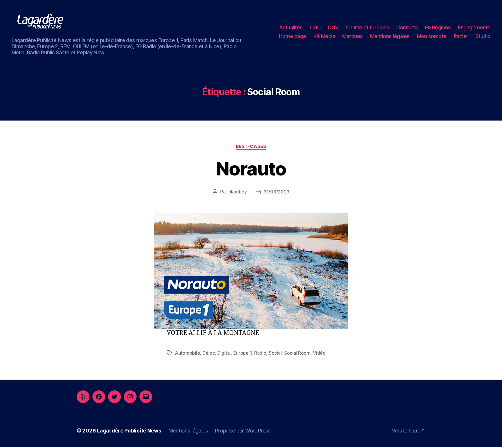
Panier (461, 36)
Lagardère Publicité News (129, 431)
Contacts (407, 27)
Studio (483, 36)
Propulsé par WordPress (242, 431)
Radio (260, 353)
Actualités (291, 27)
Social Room (297, 353)
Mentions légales (390, 36)
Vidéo (319, 353)
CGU (315, 27)
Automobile (187, 353)
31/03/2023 (276, 192)
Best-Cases (251, 146)
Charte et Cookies (367, 27)
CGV (333, 27)
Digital (224, 353)
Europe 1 (242, 353)
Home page (292, 36)
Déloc (208, 353)
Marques (352, 36)
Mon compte (432, 36)
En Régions (438, 27)
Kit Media (324, 36)
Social (275, 353)
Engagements (474, 27)
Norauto (251, 168)
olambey (237, 192)
